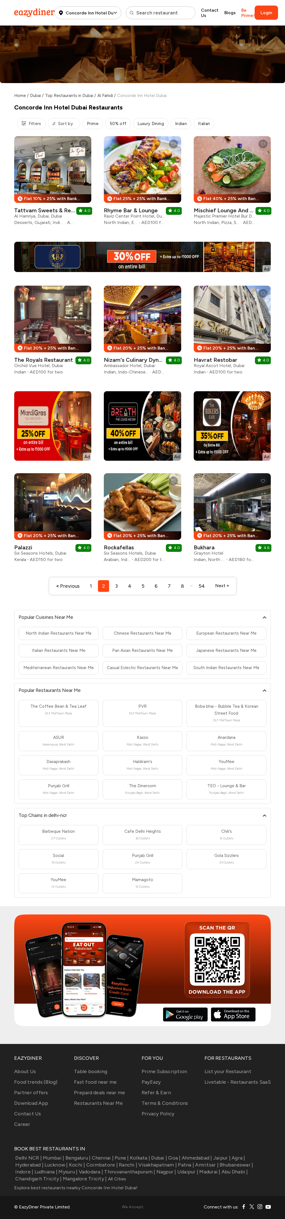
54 (202, 586)
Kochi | (77, 1165)
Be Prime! (248, 13)
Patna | (186, 1165)
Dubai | (159, 1158)
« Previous (68, 586)
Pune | (122, 1158)
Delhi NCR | (28, 1158)
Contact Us (209, 13)
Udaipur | (187, 1172)
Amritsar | (206, 1165)
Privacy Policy (158, 1114)
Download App (31, 1103)
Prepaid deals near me (99, 1093)
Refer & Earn (156, 1093)
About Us (25, 1071)
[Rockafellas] (142, 519)
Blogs (230, 12)
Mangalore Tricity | (85, 1179)
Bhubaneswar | (236, 1165)
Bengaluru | (77, 1158)
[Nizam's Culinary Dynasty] (142, 332)
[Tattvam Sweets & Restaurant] (52, 182)
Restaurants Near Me (98, 1103)
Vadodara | (91, 1172)
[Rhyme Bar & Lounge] (142, 182)
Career (22, 1124)
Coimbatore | (102, 1165)
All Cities (116, 1178)
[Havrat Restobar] (232, 332)
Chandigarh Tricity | (38, 1179)
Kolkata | (140, 1158)
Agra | (238, 1158)
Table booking (90, 1071)
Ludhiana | (46, 1172)
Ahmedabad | (197, 1158)
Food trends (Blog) (36, 1082)
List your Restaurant (228, 1071)
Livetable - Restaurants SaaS (238, 1082)
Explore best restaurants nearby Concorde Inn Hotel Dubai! (75, 1187)
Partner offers (31, 1093)
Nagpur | (166, 1172)
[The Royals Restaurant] (52, 332)
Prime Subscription (164, 1071)
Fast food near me (95, 1082)
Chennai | (103, 1158)
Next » (222, 585)
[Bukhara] (232, 519)
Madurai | (209, 1172)
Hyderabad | (29, 1165)
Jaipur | (221, 1158)
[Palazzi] (52, 519)
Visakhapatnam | (157, 1165)
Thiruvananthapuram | (129, 1172)
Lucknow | (56, 1165)
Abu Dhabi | (235, 1172)
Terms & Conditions (165, 1103)
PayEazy (151, 1082)
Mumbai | (53, 1158)
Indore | (24, 1172)
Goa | (174, 1158)
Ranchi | (128, 1165)
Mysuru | (67, 1172)
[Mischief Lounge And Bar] (232, 182)
